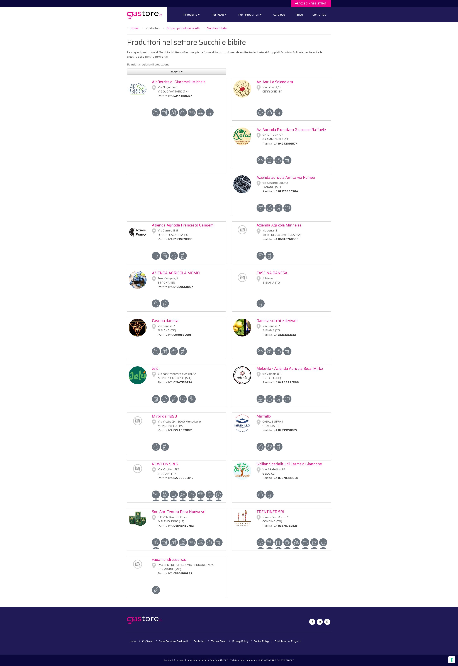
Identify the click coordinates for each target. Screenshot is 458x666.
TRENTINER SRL (271, 512)
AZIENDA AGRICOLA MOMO (176, 273)
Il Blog (299, 14)
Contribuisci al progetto (288, 641)
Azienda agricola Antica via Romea (286, 177)
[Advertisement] (176, 147)
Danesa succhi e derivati (277, 321)
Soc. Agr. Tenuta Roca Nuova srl (178, 512)
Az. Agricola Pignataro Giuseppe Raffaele (291, 130)
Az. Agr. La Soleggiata (275, 82)
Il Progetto (190, 14)
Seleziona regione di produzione (148, 64)
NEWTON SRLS (165, 464)
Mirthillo (264, 416)
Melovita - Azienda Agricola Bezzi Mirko (290, 368)
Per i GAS (218, 14)
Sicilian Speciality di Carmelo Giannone (289, 464)
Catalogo (279, 14)
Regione (176, 72)
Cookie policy (261, 641)
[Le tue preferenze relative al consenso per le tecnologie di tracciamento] (451, 659)
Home (133, 641)
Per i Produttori (249, 14)
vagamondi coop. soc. (169, 559)
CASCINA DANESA (272, 273)
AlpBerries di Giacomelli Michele (178, 82)
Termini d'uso (218, 641)
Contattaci (320, 14)
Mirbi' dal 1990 (164, 416)
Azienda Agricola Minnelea (279, 225)
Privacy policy (240, 641)
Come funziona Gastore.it (173, 641)
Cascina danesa (165, 321)
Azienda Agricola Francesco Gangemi (183, 225)
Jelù (155, 368)
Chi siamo (147, 641)
